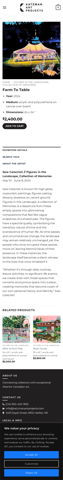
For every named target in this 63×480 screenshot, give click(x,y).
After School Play (13, 348)
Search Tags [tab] (11, 157)
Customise (31, 463)
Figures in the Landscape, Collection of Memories (26, 83)
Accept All (31, 454)
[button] (5, 7)
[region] (31, 451)
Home (6, 82)
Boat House (40, 348)
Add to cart (15, 125)
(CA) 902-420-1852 (17, 404)
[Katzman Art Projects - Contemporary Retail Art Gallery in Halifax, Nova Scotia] (31, 7)
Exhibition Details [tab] (15, 150)
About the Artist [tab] (14, 163)
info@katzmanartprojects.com (25, 408)
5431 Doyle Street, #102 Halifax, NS (27, 412)
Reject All (31, 472)
